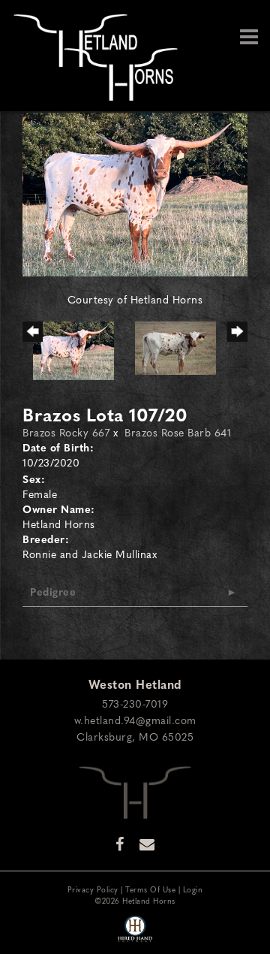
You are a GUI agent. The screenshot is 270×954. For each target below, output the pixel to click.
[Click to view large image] (135, 192)
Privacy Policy (93, 889)
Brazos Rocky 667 (66, 431)
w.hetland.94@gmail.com (135, 719)
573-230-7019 (135, 703)
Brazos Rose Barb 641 (177, 431)
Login (193, 889)
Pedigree (53, 591)
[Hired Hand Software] (135, 930)
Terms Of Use (150, 889)
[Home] (135, 790)
